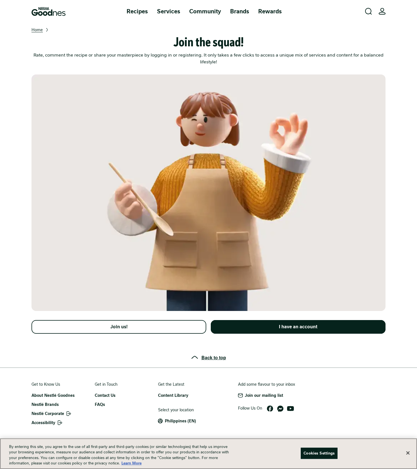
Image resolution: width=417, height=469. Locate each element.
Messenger (280, 408)
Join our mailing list (264, 395)
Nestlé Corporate (47, 413)
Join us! (119, 327)
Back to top (213, 357)
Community (205, 11)
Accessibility (43, 422)
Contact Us (105, 395)
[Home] (48, 11)
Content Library (173, 395)
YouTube (290, 408)
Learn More (131, 463)
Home (37, 29)
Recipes (137, 11)
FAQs (100, 404)
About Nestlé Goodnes (53, 395)
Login (382, 11)
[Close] (408, 453)
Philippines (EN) (180, 421)
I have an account (298, 327)
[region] (208, 453)
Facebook (270, 408)
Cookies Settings (319, 453)
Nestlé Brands (45, 404)
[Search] (368, 11)
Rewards (270, 11)
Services (168, 11)
